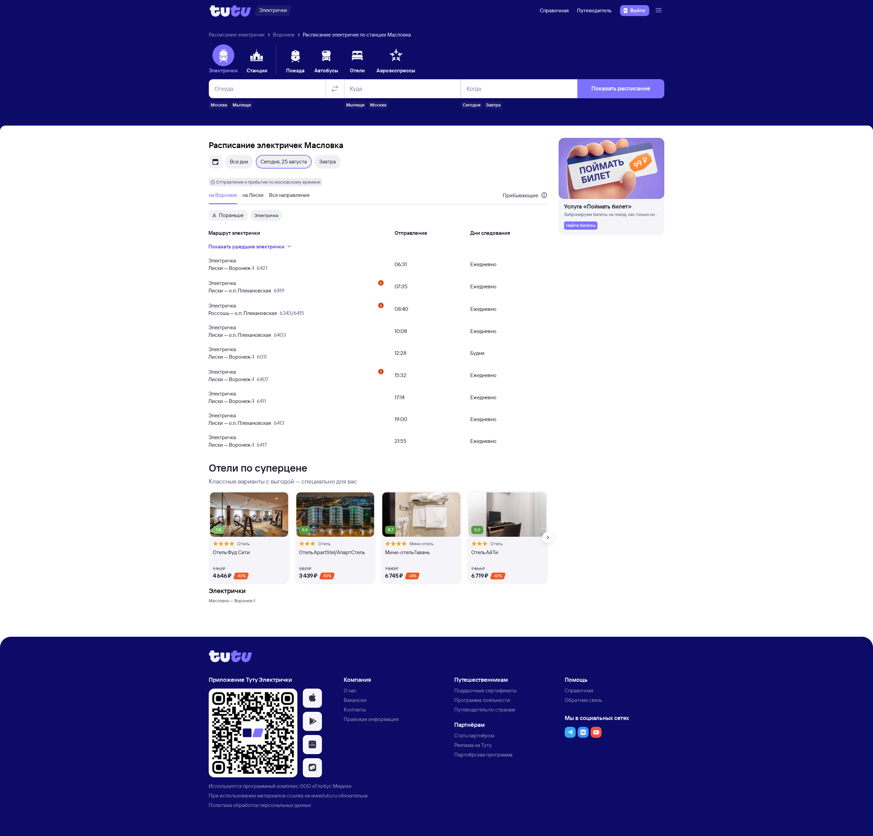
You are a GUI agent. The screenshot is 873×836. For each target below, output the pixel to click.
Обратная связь (583, 700)
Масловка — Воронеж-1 (232, 600)
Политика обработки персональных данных (260, 805)
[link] (580, 225)
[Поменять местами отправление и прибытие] (334, 88)
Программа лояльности (482, 700)
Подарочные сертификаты (485, 690)
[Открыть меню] (659, 10)
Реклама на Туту (473, 745)
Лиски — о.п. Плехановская (239, 290)
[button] (312, 698)
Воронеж (284, 34)
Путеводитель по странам (484, 709)
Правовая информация (371, 719)
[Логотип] (230, 10)
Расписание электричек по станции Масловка (357, 34)
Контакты (355, 709)
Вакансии (355, 700)
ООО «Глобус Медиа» (326, 786)
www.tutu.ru (324, 795)
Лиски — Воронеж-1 (231, 268)
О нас (350, 690)
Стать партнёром (474, 735)
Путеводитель (594, 10)
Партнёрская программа (483, 754)
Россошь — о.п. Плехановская (242, 313)
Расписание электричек (237, 34)
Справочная (554, 10)
